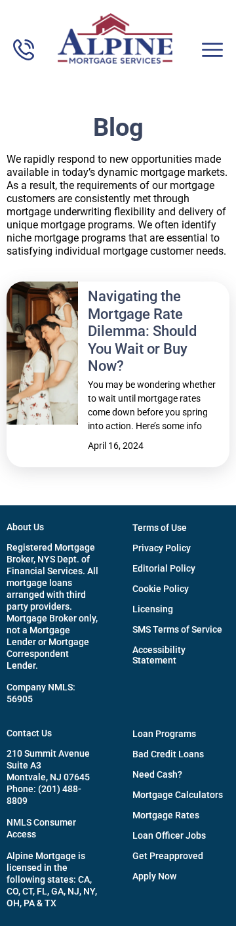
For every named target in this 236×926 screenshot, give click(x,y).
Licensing (152, 609)
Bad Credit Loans (168, 754)
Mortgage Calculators (177, 794)
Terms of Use (159, 527)
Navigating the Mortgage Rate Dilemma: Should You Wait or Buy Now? (142, 331)
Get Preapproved (167, 856)
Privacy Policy (161, 548)
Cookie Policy (160, 588)
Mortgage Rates (165, 815)
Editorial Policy (163, 568)
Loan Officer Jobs (169, 835)
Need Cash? (157, 774)
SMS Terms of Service (177, 629)
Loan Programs (164, 733)
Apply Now (154, 876)
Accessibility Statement (159, 654)
